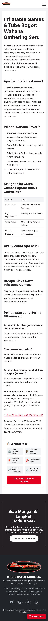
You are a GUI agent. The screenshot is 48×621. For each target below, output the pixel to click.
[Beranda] (24, 567)
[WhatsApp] (36, 602)
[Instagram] (20, 602)
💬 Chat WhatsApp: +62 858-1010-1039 (23, 415)
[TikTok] (28, 602)
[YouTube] (11, 602)
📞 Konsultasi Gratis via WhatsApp (24, 479)
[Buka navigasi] (44, 4)
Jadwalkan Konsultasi (24, 538)
